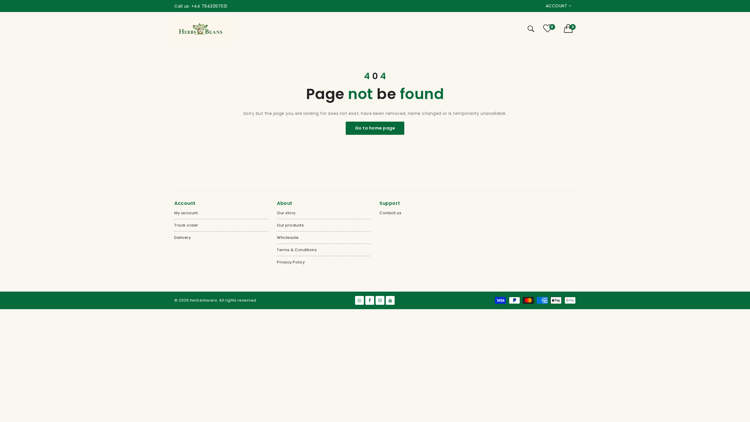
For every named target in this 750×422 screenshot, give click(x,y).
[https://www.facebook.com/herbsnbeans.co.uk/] (369, 300)
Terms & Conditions (297, 250)
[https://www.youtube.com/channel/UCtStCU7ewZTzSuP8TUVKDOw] (390, 300)
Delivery (182, 237)
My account (186, 213)
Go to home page (375, 128)
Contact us (390, 213)
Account (557, 6)
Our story (286, 213)
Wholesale (288, 237)
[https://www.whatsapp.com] (359, 300)
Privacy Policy (291, 262)
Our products (290, 225)
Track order (186, 225)
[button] (570, 28)
